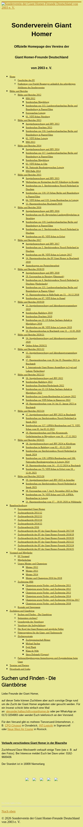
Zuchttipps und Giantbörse (22, 611)
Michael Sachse (33, 643)
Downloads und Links (20, 669)
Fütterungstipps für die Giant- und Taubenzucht (40, 632)
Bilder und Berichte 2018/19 (31, 269)
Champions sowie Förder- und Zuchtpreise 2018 (48, 603)
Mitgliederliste (24, 560)
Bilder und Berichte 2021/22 (31, 349)
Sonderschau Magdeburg (37, 102)
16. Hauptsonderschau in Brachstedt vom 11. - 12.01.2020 (53, 331)
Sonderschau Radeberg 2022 (39, 382)
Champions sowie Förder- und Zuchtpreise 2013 (48, 592)
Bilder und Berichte (19, 91)
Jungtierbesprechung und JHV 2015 (42, 178)
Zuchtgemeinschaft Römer (38, 640)
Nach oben (9, 811)
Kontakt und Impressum (29, 607)
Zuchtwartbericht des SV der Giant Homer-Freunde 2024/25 (46, 549)
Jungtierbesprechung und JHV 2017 (42, 243)
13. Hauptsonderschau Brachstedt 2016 (44, 204)
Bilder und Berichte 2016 (29, 207)
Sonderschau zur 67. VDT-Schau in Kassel (45, 298)
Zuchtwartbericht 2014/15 (30, 523)
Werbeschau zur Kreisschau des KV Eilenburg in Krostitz (52, 182)
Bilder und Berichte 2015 (29, 174)
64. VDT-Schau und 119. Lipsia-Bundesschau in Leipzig (52, 200)
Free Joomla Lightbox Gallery (11, 803)
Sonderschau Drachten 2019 (39, 316)
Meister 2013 (32, 571)
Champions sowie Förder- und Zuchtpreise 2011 (48, 585)
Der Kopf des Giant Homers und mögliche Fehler (41, 629)
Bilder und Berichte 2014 (29, 145)
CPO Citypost (13, 725)
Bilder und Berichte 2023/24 (31, 411)
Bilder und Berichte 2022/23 (31, 374)
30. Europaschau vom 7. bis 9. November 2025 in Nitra (52, 491)
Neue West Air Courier (20, 729)
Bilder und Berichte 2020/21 (31, 334)
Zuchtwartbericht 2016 (28, 527)
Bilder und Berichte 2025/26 (31, 476)
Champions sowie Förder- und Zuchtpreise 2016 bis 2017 (53, 600)
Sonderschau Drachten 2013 (39, 127)
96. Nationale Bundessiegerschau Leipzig (45, 167)
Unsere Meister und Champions (32, 563)
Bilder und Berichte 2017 (29, 240)
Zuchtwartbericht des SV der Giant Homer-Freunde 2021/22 (46, 541)
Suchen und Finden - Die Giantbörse (35, 614)
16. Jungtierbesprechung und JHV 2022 (44, 378)
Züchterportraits (25, 636)
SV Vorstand (23, 556)
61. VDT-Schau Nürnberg (38, 116)
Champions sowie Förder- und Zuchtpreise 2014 (48, 596)
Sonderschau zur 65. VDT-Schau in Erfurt (45, 236)
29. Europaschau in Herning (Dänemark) (45, 276)
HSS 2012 (30, 98)
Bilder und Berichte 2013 (29, 120)
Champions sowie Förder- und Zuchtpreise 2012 (48, 589)
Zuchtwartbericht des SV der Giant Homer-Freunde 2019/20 (46, 538)
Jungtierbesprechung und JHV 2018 (42, 273)
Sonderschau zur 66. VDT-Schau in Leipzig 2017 (49, 254)
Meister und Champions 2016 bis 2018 (44, 578)
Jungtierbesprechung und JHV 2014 (42, 149)
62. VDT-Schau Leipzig (37, 138)
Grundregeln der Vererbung (31, 621)
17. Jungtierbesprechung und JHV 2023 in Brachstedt (51, 414)
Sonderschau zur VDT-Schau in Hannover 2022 (48, 400)
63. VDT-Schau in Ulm (36, 164)
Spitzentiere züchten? (27, 618)
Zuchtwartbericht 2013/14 (30, 520)
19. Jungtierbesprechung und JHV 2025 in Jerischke (50, 480)
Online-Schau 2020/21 (36, 345)
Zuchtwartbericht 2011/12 (30, 512)
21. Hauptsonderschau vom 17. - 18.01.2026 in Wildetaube (53, 502)
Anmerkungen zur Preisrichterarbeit (42, 265)
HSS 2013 (30, 142)
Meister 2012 (32, 567)
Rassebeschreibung (18, 505)
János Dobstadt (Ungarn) (37, 654)
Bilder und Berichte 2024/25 (31, 440)
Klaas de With (32, 651)
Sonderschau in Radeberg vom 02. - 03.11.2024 (48, 447)
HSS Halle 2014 (33, 171)
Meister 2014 (32, 574)
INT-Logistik (46, 725)
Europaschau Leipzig (36, 113)
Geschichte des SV (26, 80)
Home (12, 76)
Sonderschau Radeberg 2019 (39, 313)
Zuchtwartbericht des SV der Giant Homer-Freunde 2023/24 (46, 545)
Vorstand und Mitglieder (21, 552)
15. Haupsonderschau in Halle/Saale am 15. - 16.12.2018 (52, 294)
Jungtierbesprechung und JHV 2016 (42, 211)
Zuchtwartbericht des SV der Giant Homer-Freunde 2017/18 (46, 531)
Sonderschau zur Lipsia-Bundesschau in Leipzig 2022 (51, 396)
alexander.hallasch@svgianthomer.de (27, 711)
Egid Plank (31, 647)
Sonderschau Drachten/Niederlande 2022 (45, 385)
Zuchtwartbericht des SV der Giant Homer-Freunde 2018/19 (46, 534)
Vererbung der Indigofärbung (32, 625)
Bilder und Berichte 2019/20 (31, 302)
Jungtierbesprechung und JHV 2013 (42, 124)
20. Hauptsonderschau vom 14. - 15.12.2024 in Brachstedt (53, 465)
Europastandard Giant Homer (31, 509)
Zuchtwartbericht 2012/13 (30, 516)
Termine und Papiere (19, 665)
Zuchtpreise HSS (25, 581)
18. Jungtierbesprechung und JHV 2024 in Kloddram (51, 443)
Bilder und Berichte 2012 (29, 94)
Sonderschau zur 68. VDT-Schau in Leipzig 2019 (49, 327)
